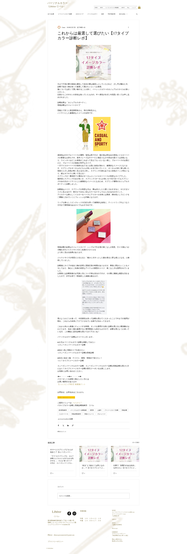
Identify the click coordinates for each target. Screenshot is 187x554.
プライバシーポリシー (55, 541)
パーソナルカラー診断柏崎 (78, 410)
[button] (139, 7)
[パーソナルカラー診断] (125, 454)
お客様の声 (116, 516)
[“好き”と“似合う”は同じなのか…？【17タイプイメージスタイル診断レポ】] (93, 454)
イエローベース (63, 414)
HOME (114, 510)
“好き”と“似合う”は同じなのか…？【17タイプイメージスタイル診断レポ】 (93, 466)
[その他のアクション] (128, 27)
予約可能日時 (111, 14)
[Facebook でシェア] (58, 425)
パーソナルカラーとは (119, 514)
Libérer (56, 511)
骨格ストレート (89, 414)
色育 (102, 14)
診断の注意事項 (117, 525)
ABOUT (114, 519)
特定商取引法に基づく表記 (120, 535)
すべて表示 (135, 442)
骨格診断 (124, 410)
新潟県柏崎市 (63, 410)
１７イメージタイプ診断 (65, 14)
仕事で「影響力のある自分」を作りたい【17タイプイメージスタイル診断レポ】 (124, 466)
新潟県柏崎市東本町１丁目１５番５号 (61, 520)
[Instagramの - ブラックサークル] (74, 513)
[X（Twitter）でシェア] (63, 425)
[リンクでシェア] (73, 425)
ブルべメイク (101, 414)
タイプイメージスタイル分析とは (124, 512)
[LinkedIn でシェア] (68, 425)
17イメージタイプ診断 (111, 410)
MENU (114, 523)
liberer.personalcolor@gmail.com (64, 535)
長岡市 (92, 410)
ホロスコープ (79, 14)
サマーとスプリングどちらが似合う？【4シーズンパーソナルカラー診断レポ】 (61, 450)
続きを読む (122, 14)
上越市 (99, 410)
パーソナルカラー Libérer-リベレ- (58, 4)
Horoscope (115, 528)
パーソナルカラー (92, 14)
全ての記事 (51, 14)
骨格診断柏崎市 (76, 414)
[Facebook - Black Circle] (69, 513)
